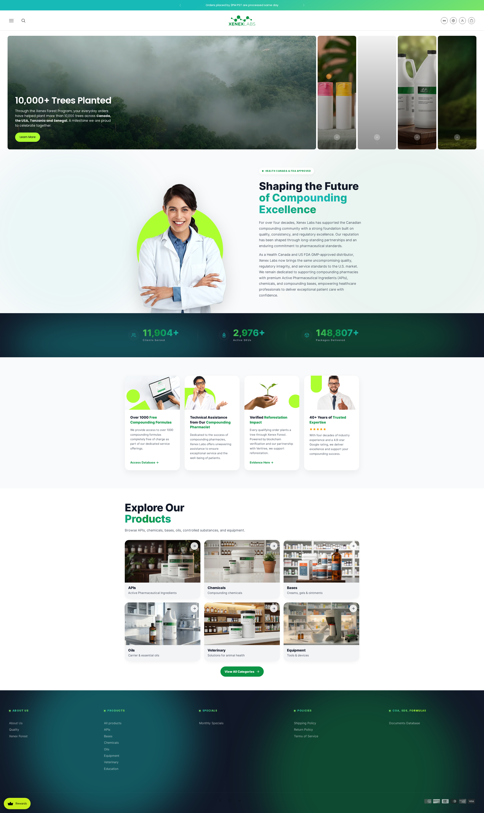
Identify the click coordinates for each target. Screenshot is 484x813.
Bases (108, 736)
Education (111, 769)
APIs (107, 729)
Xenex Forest (18, 736)
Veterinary (111, 762)
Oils (106, 749)
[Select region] (453, 20)
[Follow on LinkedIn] (240, 800)
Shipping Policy (305, 723)
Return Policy (303, 729)
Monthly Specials (211, 723)
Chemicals (111, 742)
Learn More (28, 137)
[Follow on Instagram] (230, 800)
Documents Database (404, 723)
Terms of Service (306, 736)
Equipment (111, 756)
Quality (14, 729)
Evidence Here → (262, 462)
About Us (15, 723)
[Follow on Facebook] (220, 800)
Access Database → (144, 462)
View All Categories (239, 671)
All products (112, 723)
